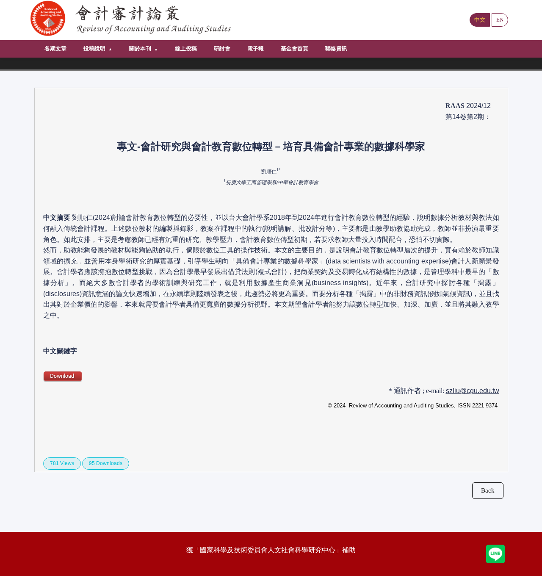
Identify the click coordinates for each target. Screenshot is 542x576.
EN (499, 20)
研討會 (222, 48)
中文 (479, 20)
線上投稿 (186, 48)
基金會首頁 (294, 48)
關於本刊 (140, 48)
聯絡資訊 (336, 48)
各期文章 (55, 48)
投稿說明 (94, 48)
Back (488, 490)
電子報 (255, 48)
